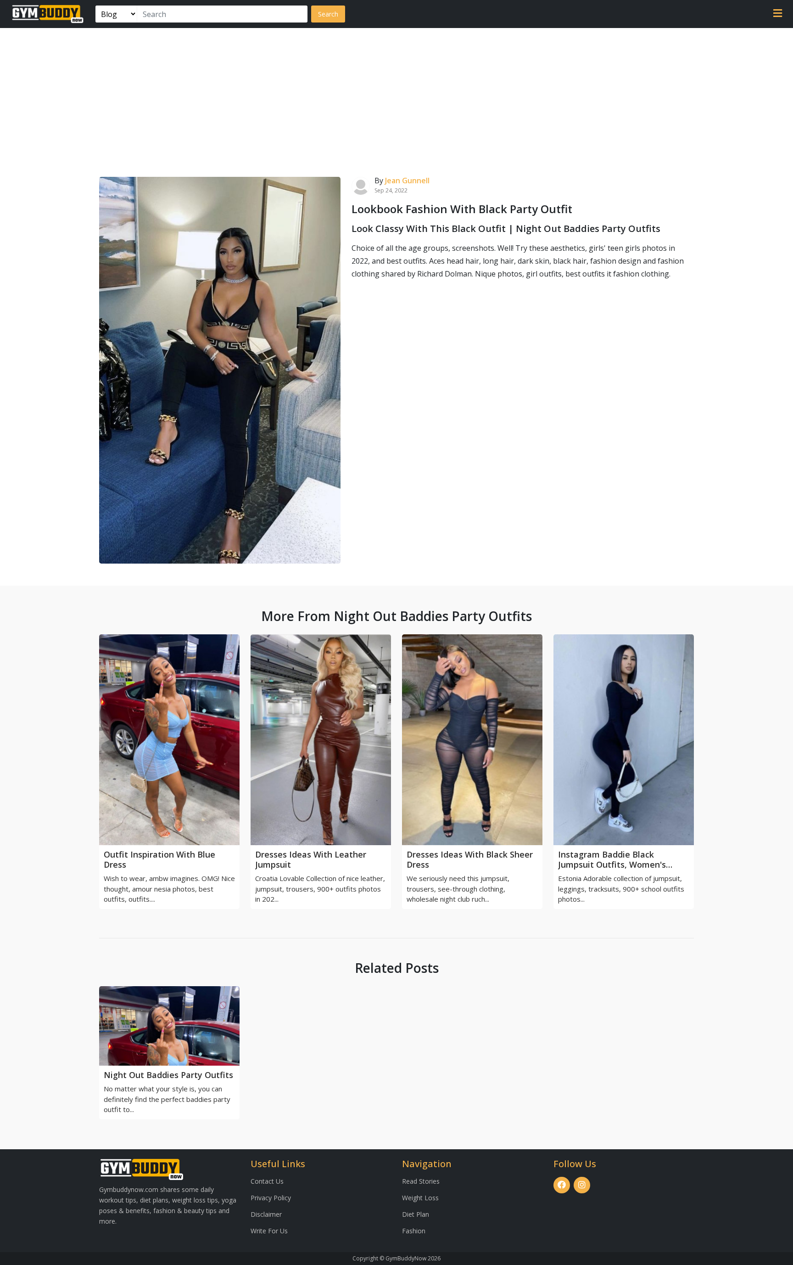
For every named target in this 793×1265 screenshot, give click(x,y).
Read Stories (421, 1181)
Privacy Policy (271, 1197)
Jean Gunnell (407, 180)
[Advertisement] (396, 97)
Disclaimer (266, 1214)
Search (328, 14)
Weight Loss (420, 1197)
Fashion (413, 1230)
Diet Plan (415, 1214)
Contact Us (267, 1181)
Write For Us (269, 1230)
